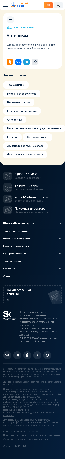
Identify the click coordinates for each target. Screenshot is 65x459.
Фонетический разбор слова (25, 154)
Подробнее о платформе (16, 410)
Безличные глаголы (19, 102)
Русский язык (23, 27)
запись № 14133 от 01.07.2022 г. (26, 397)
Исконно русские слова (21, 93)
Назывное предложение (22, 111)
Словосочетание (37, 137)
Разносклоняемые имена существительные (34, 128)
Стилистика (14, 119)
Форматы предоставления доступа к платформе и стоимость (28, 414)
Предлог (12, 137)
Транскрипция (16, 84)
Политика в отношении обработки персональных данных (32, 435)
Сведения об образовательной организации (25, 439)
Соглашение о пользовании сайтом (21, 432)
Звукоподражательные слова (25, 145)
